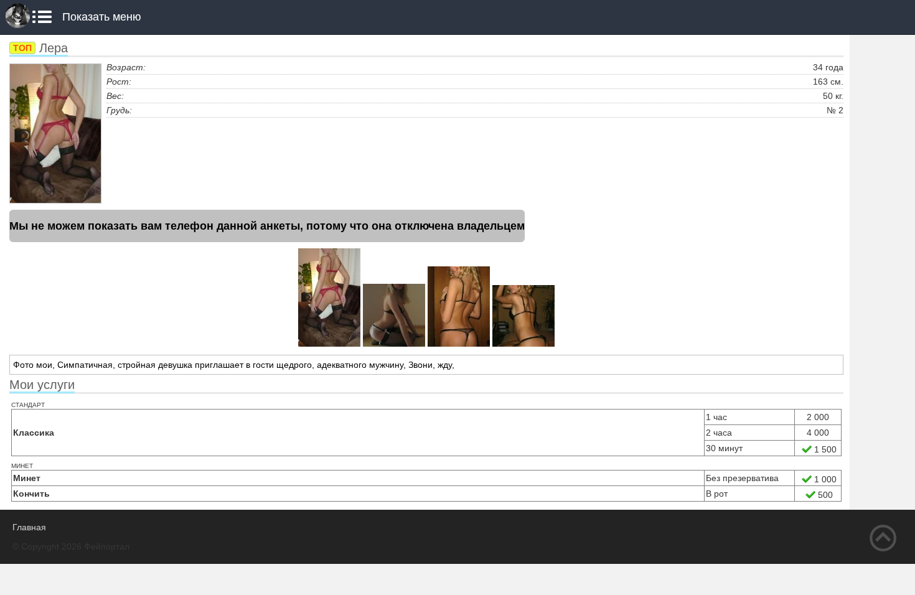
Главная (29, 527)
